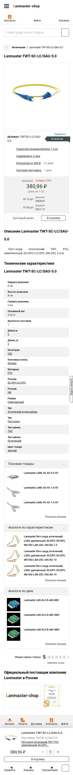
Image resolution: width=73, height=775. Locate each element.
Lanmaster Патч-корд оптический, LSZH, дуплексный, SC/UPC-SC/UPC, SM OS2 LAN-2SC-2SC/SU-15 (45, 570)
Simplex (12, 363)
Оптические (18, 47)
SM (9, 392)
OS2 (10, 353)
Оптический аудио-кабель (23, 411)
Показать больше (55, 516)
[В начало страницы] (65, 768)
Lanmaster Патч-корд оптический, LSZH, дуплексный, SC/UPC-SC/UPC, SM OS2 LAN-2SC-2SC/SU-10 (45, 555)
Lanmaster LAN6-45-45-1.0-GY (41, 487)
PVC (10, 373)
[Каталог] (6, 6)
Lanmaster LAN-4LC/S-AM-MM (41, 600)
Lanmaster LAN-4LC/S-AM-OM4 (41, 629)
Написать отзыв (55, 663)
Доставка (36, 724)
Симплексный (16, 402)
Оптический (14, 440)
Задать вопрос (71, 387)
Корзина (64, 20)
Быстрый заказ (23, 218)
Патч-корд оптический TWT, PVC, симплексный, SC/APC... (40, 744)
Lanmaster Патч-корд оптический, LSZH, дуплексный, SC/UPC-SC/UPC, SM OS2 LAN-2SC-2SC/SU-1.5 (45, 540)
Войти (37, 20)
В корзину (53, 218)
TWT (10, 431)
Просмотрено (50, 770)
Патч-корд (14, 421)
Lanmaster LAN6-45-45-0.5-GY (41, 473)
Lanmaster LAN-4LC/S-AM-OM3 (41, 614)
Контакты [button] (9, 20)
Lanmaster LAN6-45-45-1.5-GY (41, 502)
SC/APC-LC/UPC (17, 382)
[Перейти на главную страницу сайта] (30, 6)
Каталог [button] (9, 724)
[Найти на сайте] (65, 32)
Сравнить (9, 770)
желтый (12, 450)
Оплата (22, 724)
